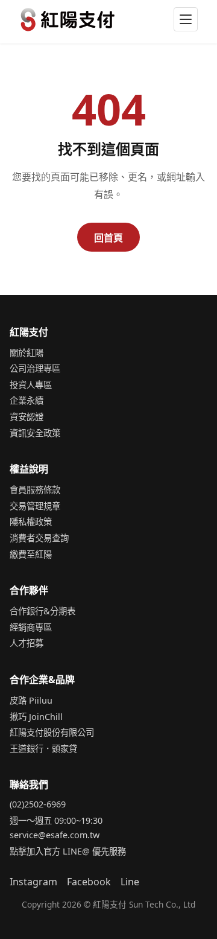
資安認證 (26, 416)
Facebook (89, 881)
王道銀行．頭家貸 (43, 748)
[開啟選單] (186, 19)
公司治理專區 (35, 368)
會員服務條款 (35, 489)
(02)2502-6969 (38, 804)
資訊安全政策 (35, 433)
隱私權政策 (31, 521)
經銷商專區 (31, 627)
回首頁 (108, 237)
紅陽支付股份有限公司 (52, 732)
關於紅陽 (26, 352)
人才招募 (26, 643)
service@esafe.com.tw (54, 835)
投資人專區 (31, 384)
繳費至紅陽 (31, 554)
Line (130, 881)
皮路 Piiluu (31, 700)
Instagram (33, 881)
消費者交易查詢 (39, 538)
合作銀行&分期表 (42, 611)
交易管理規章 (35, 506)
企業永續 (26, 400)
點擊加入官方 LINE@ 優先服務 (68, 851)
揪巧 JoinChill (36, 716)
